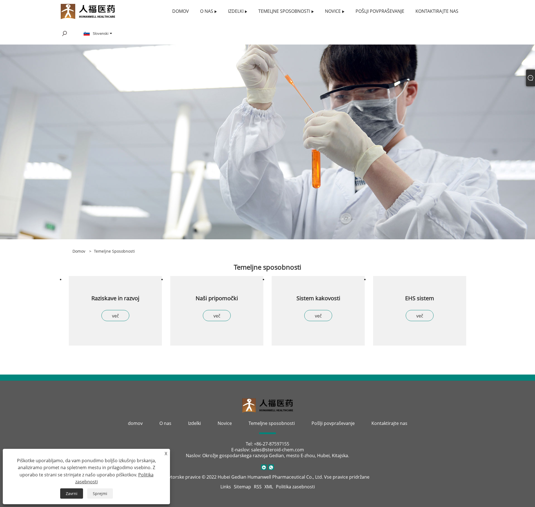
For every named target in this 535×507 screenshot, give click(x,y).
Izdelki (194, 423)
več (115, 316)
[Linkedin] (264, 467)
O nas (165, 423)
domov (135, 423)
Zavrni (71, 493)
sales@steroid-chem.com (277, 450)
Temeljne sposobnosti (114, 251)
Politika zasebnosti (295, 487)
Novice (225, 423)
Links (225, 487)
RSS (258, 487)
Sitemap (242, 487)
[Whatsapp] (271, 467)
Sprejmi (100, 493)
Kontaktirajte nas (389, 423)
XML (268, 487)
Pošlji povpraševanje (333, 423)
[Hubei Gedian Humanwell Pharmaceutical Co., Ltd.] (88, 10)
